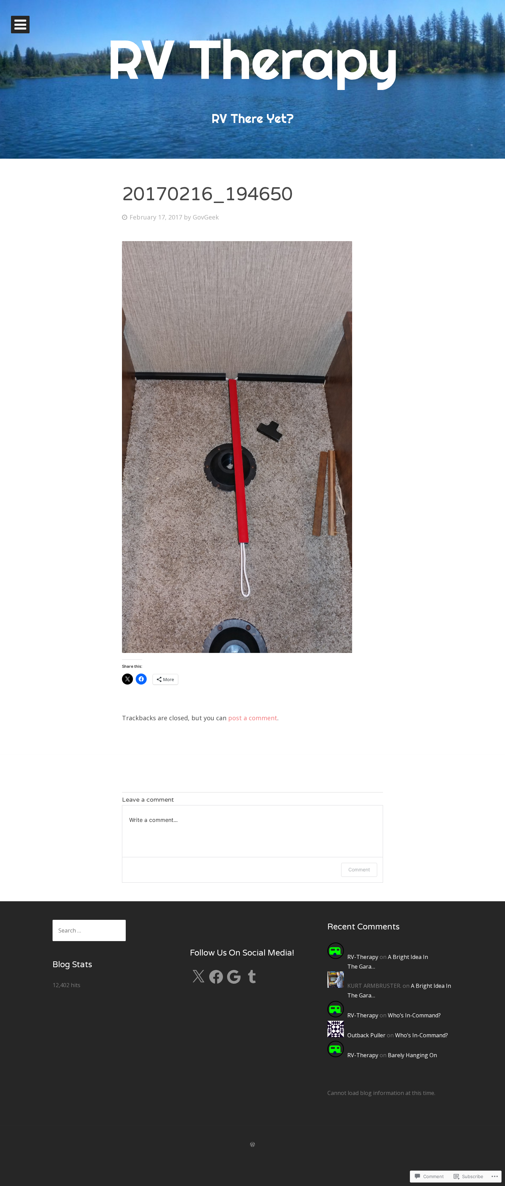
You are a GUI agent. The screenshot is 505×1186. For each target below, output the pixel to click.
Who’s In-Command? (414, 1015)
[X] (198, 977)
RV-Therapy (362, 957)
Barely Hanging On (412, 1055)
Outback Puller (366, 1035)
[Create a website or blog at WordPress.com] (252, 1144)
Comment (359, 869)
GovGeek (206, 217)
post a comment (252, 718)
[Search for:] (89, 930)
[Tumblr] (252, 977)
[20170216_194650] (237, 650)
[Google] (234, 977)
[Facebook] (216, 977)
